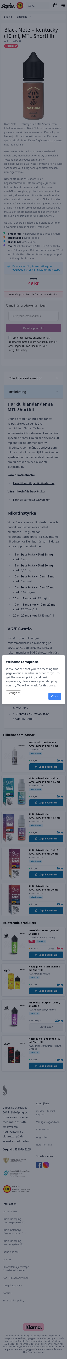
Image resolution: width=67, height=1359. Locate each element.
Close (54, 696)
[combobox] (13, 692)
